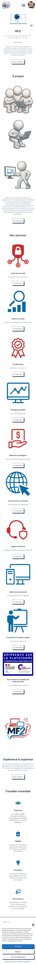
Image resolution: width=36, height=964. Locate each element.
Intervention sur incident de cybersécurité (18, 680)
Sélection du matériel (18, 592)
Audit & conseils (18, 319)
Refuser (18, 952)
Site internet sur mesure (18, 501)
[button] (33, 925)
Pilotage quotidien (18, 410)
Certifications (18, 364)
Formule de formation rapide (18, 637)
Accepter (18, 946)
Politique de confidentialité (23, 961)
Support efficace (18, 546)
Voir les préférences (18, 957)
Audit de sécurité (18, 273)
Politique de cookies (10, 961)
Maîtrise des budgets (18, 455)
